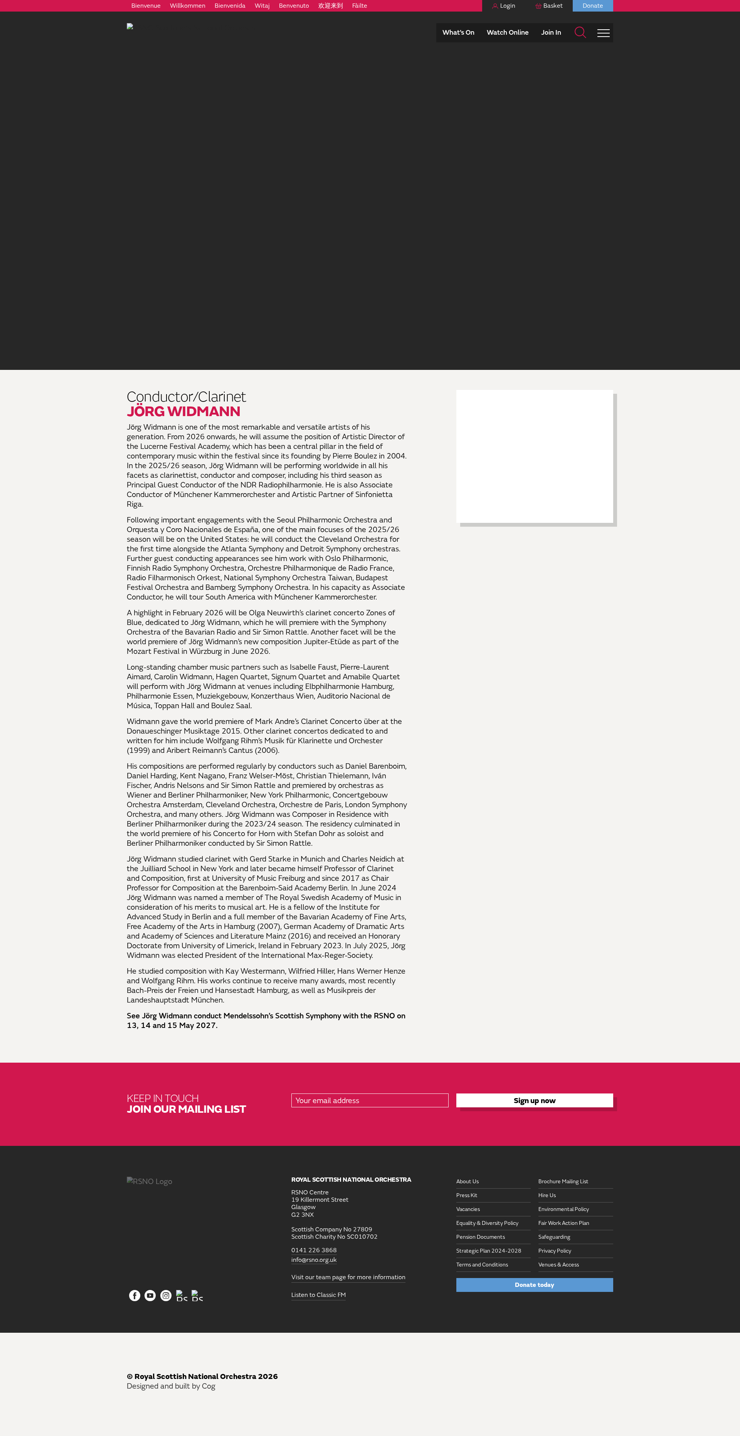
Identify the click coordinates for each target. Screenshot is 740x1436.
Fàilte (359, 6)
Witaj (262, 6)
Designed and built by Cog (171, 1386)
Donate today (534, 1285)
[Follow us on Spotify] (197, 1295)
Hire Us (547, 1195)
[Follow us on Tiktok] (182, 1295)
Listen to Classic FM (318, 1295)
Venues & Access (558, 1264)
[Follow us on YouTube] (150, 1296)
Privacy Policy (554, 1251)
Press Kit (467, 1195)
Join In (551, 32)
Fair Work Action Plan (563, 1223)
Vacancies (468, 1209)
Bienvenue (146, 6)
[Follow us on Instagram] (166, 1296)
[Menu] (603, 32)
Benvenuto (294, 6)
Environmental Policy (563, 1209)
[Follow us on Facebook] (135, 1296)
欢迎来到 (330, 6)
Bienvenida (230, 6)
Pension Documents (480, 1237)
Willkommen (187, 6)
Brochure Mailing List (563, 1181)
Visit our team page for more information (348, 1277)
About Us (467, 1181)
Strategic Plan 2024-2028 (488, 1251)
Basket (553, 6)
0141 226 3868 (314, 1250)
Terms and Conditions (482, 1264)
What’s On (458, 32)
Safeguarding (554, 1237)
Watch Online (508, 32)
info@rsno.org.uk (314, 1260)
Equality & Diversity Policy (487, 1223)
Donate (593, 6)
